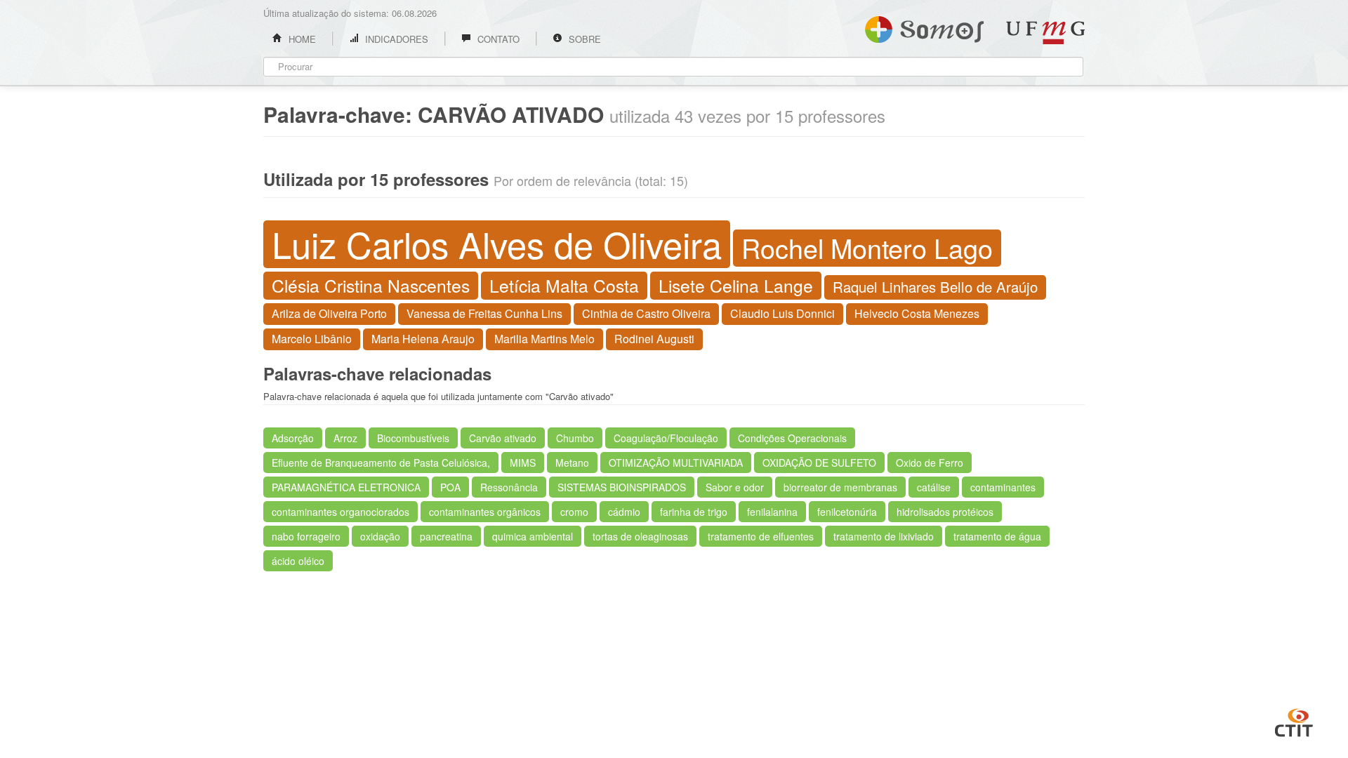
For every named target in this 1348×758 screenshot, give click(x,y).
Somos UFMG (924, 26)
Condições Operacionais (792, 438)
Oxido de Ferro (929, 463)
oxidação (380, 536)
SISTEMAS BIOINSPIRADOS (621, 487)
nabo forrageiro (306, 536)
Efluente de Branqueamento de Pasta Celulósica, (381, 463)
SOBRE (583, 39)
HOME (301, 39)
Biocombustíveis (413, 438)
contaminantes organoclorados (340, 512)
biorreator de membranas (840, 487)
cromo (574, 512)
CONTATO (497, 39)
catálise (934, 487)
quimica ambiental (532, 536)
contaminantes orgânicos (485, 512)
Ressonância (509, 487)
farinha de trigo (693, 512)
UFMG (1045, 32)
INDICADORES (395, 39)
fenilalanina (772, 512)
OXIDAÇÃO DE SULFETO (819, 463)
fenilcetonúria (847, 512)
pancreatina (446, 536)
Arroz (345, 438)
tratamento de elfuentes (761, 536)
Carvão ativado (502, 438)
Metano (572, 463)
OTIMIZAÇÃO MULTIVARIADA (676, 463)
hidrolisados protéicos (945, 512)
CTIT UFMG (1294, 721)
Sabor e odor (735, 487)
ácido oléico (298, 561)
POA (450, 487)
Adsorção (293, 438)
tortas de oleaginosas (640, 536)
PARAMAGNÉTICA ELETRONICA (346, 487)
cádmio (624, 512)
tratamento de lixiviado (883, 536)
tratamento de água (997, 536)
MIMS (523, 463)
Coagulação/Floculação (666, 438)
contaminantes (1003, 487)
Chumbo (575, 438)
